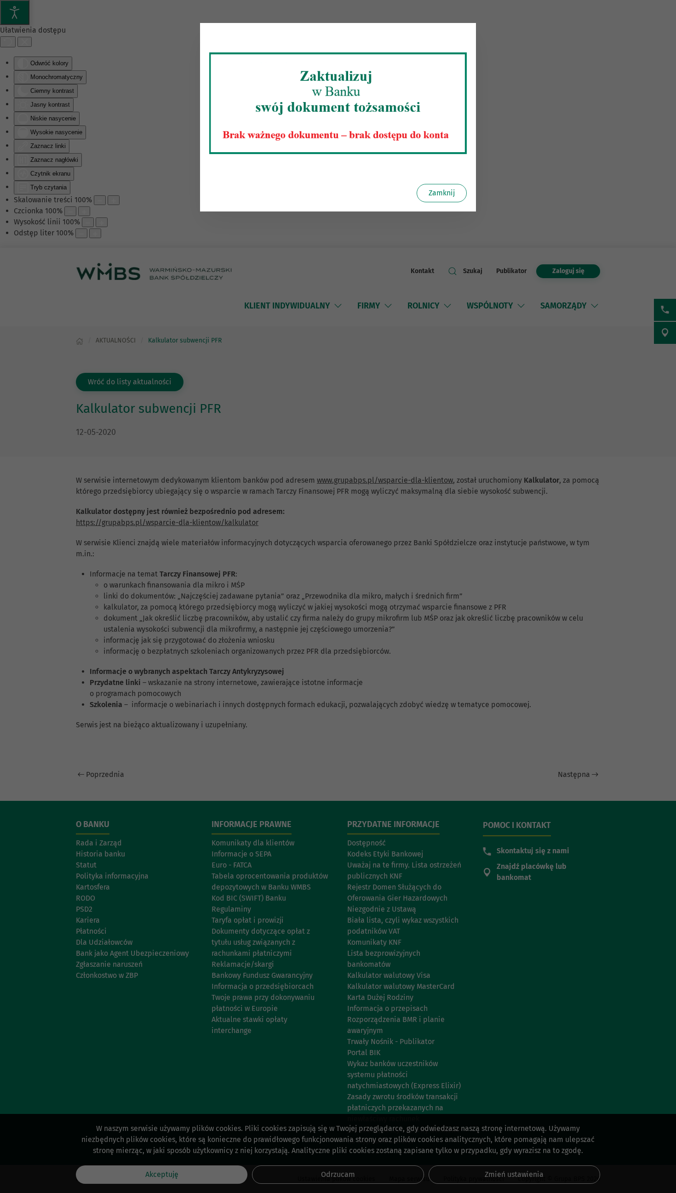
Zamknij (442, 192)
